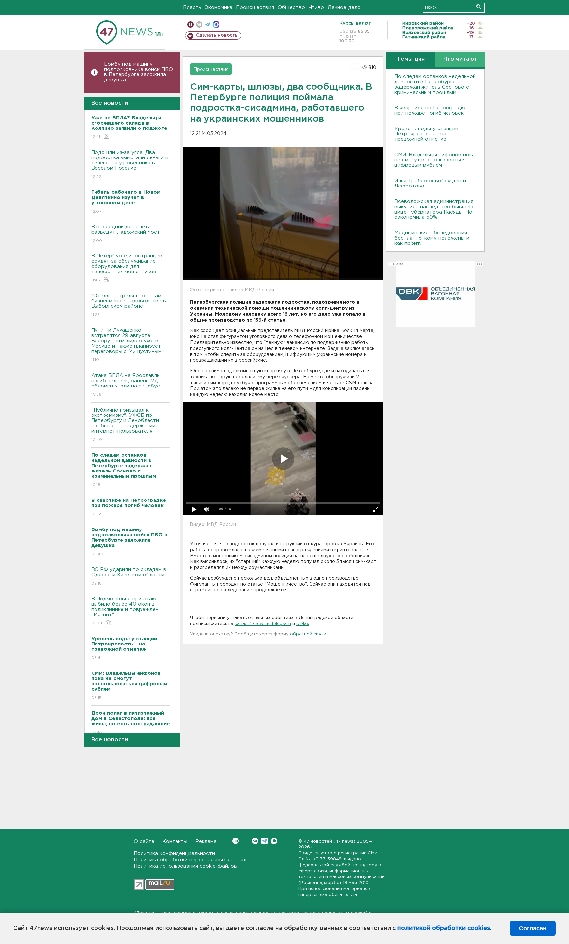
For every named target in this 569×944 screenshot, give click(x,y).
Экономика (218, 7)
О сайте (144, 841)
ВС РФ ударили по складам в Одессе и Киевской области (128, 576)
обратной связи (308, 634)
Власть (192, 7)
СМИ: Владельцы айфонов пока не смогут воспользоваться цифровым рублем (434, 160)
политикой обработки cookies (443, 928)
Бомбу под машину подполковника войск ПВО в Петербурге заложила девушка (138, 72)
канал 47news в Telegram (263, 624)
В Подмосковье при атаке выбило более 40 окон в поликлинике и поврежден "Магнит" (125, 611)
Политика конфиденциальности (174, 853)
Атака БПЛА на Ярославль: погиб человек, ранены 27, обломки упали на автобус (126, 384)
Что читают (460, 59)
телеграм (207, 24)
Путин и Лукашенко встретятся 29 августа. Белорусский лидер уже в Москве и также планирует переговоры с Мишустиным (126, 345)
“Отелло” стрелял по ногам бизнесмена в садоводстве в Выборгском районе (128, 305)
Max (274, 841)
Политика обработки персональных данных (190, 860)
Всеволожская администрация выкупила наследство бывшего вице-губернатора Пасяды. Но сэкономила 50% (434, 209)
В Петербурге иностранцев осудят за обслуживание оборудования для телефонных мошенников (126, 268)
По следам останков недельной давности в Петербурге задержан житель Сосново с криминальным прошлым (435, 84)
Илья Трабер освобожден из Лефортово (431, 183)
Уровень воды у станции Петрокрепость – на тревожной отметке (426, 134)
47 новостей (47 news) (329, 841)
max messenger (216, 24)
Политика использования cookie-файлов (185, 866)
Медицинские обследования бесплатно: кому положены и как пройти (431, 238)
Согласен (533, 928)
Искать (478, 6)
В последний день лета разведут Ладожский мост (125, 234)
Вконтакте (255, 841)
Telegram (264, 841)
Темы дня (411, 59)
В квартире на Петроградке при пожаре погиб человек (430, 110)
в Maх (302, 624)
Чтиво (316, 7)
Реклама (206, 841)
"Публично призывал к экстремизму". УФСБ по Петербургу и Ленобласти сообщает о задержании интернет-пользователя (125, 425)
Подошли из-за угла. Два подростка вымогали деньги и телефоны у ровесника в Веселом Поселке (129, 164)
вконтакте (199, 24)
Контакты (174, 841)
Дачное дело (344, 7)
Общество (291, 7)
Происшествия (255, 7)
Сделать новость (217, 35)
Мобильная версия (190, 24)
